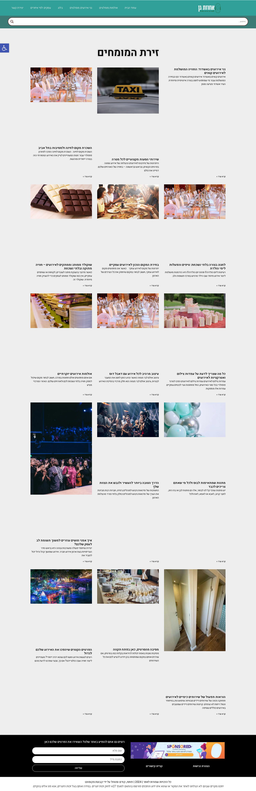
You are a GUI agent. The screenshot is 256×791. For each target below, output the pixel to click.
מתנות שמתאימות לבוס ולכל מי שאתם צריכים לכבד (199, 485)
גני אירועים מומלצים (81, 8)
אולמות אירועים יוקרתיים (74, 373)
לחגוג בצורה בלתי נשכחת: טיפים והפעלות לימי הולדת (197, 266)
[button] (4, 48)
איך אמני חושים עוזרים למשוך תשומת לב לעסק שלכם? (64, 542)
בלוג (60, 8)
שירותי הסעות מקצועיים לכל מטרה (135, 159)
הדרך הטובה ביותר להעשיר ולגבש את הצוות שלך (129, 485)
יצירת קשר (17, 8)
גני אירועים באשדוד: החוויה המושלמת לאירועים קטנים (200, 71)
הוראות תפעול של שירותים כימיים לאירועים (196, 697)
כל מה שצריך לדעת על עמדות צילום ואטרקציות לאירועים (201, 375)
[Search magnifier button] (12, 21)
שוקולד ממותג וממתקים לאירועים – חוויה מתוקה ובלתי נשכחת (64, 266)
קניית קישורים (154, 766)
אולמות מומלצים (108, 8)
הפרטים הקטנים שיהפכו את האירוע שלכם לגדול (64, 651)
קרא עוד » (221, 176)
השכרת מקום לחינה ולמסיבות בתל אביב (65, 148)
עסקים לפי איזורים (40, 8)
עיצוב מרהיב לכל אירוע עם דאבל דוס (134, 373)
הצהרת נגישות (201, 766)
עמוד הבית (130, 8)
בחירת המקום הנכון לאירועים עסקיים (134, 264)
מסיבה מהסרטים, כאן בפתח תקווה (136, 649)
